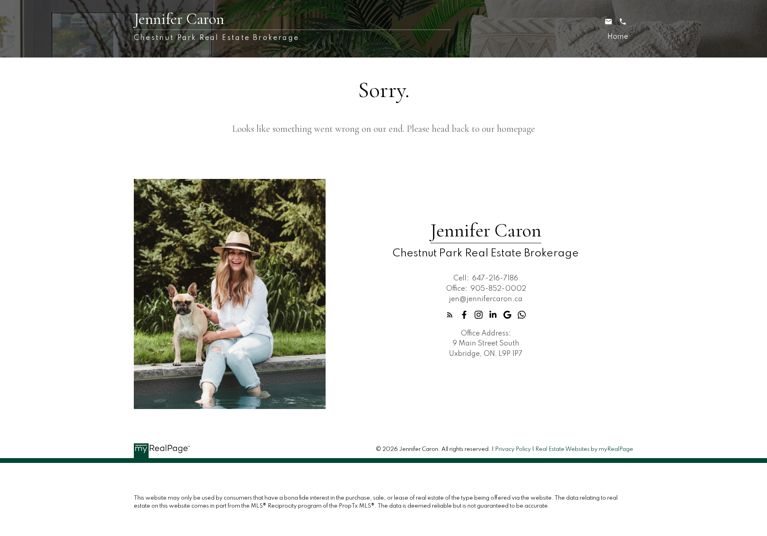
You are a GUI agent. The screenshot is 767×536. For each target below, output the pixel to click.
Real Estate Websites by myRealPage (584, 449)
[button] (450, 315)
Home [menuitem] (618, 36)
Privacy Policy (513, 449)
